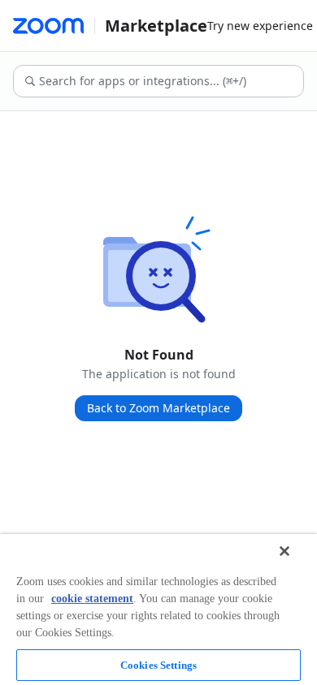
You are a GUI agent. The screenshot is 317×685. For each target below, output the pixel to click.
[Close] (284, 551)
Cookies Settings (158, 665)
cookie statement (92, 598)
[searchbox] (170, 81)
